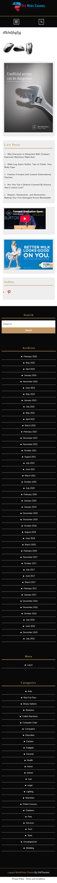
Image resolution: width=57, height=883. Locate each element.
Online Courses (30, 804)
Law (30, 779)
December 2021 (30, 438)
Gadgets (30, 747)
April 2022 (30, 419)
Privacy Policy (18, 879)
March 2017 (30, 582)
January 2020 (30, 500)
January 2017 (30, 594)
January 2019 (30, 507)
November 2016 (30, 607)
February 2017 (30, 588)
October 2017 (30, 563)
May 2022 (30, 413)
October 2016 (30, 613)
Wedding (30, 848)
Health (30, 760)
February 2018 (30, 551)
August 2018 (30, 532)
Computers (30, 729)
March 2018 (30, 544)
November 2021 (30, 444)
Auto (30, 691)
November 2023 (30, 381)
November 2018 (30, 519)
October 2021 (30, 450)
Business (30, 710)
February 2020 (30, 494)
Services (30, 823)
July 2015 (30, 638)
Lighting (29, 791)
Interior (30, 773)
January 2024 (30, 375)
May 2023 (30, 394)
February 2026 (30, 356)
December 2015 (30, 632)
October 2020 (30, 482)
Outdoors (30, 810)
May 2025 (30, 363)
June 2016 (30, 626)
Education (29, 735)
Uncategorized (30, 842)
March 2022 (30, 425)
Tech (30, 829)
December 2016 (30, 601)
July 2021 (30, 463)
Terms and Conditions (35, 879)
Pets (30, 816)
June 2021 (30, 469)
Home (30, 766)
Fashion (29, 741)
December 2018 (30, 513)
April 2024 (30, 369)
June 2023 (30, 388)
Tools (30, 835)
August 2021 (30, 457)
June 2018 (30, 538)
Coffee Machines (30, 716)
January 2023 (30, 400)
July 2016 (30, 620)
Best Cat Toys (30, 697)
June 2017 (30, 576)
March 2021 (30, 475)
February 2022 (30, 431)
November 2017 (30, 557)
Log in (30, 665)
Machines (29, 798)
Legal (30, 785)
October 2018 (30, 526)
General (29, 754)
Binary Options (30, 704)
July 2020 (30, 488)
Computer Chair (30, 722)
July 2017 (30, 569)
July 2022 (30, 406)
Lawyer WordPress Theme (21, 872)
